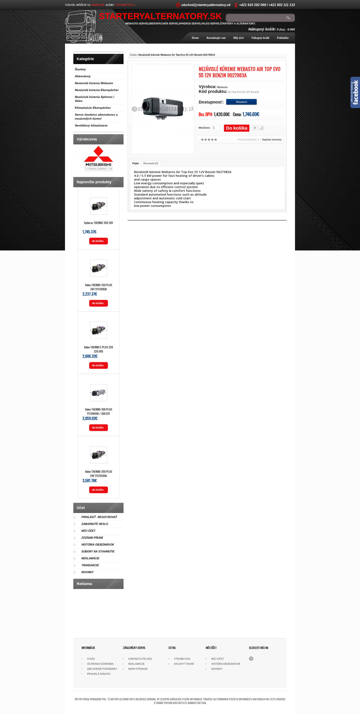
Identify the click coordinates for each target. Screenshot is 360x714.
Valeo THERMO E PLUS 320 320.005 (98, 349)
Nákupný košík (260, 37)
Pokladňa (283, 37)
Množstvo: (204, 127)
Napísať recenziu (272, 139)
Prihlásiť (88, 517)
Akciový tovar (184, 663)
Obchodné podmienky (102, 668)
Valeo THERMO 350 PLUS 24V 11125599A (98, 473)
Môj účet (238, 37)
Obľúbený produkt (255, 127)
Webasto (222, 87)
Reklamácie (90, 558)
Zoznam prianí (92, 537)
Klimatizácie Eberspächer (93, 107)
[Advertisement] (98, 612)
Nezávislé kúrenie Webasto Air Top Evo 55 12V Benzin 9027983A (177, 54)
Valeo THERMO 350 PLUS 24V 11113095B (98, 287)
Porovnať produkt (261, 127)
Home (195, 37)
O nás (91, 658)
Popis (135, 163)
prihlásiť (97, 5)
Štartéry (80, 69)
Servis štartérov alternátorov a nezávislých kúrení (96, 116)
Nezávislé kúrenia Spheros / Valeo (94, 98)
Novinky (87, 572)
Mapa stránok (138, 668)
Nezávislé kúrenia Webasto (94, 83)
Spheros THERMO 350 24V (98, 222)
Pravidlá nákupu (99, 673)
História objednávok (97, 544)
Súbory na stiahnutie (98, 551)
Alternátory (83, 76)
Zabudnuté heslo (94, 524)
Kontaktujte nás (216, 37)
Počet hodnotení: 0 (248, 139)
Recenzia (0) (150, 163)
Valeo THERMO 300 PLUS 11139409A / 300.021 (98, 411)
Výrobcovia (182, 658)
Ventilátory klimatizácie (91, 125)
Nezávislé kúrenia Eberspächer (97, 90)
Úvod (133, 54)
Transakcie (90, 565)
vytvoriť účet (124, 5)
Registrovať (107, 517)
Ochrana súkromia (100, 663)
